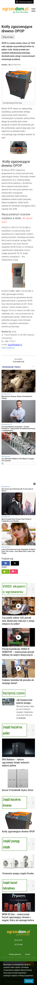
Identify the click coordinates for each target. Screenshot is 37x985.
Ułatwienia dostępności (26, 2)
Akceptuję (29, 980)
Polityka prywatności (15, 954)
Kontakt (27, 954)
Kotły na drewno (8, 37)
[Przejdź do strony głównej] (15, 10)
